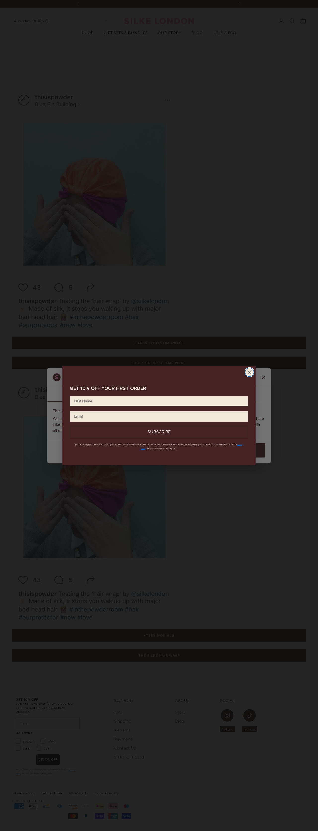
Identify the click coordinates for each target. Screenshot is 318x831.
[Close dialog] (249, 372)
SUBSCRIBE (159, 431)
